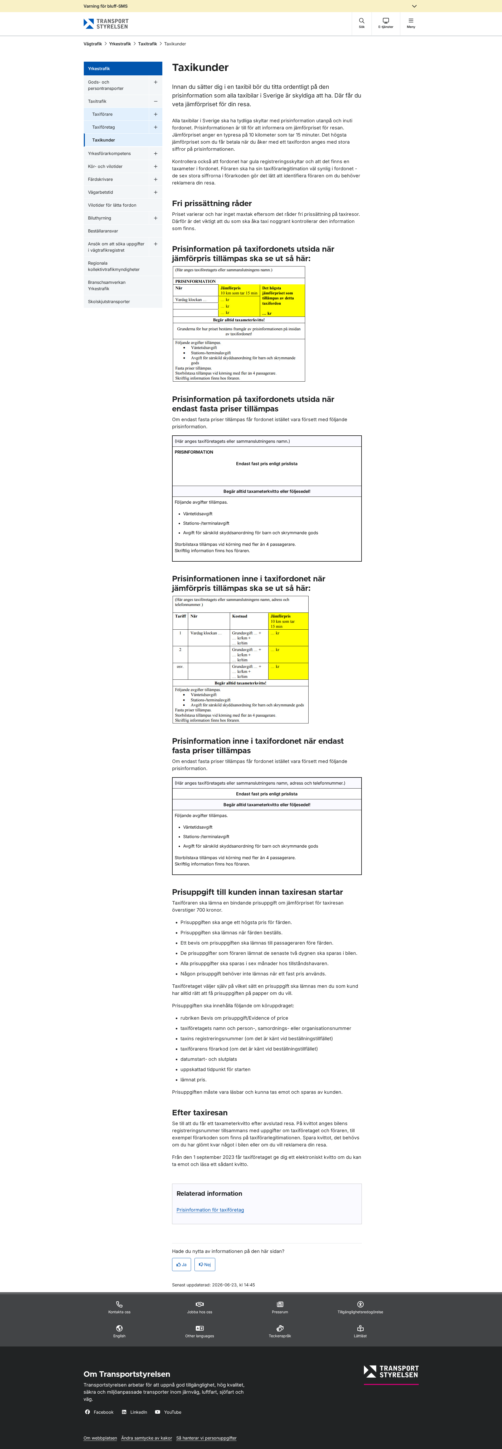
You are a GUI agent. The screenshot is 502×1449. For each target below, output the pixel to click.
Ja (184, 1264)
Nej (207, 1264)
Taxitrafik (147, 43)
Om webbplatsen (100, 1438)
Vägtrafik (93, 43)
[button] (362, 23)
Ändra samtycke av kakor (146, 1438)
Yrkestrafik (120, 43)
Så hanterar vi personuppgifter (206, 1438)
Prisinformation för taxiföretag (210, 1210)
